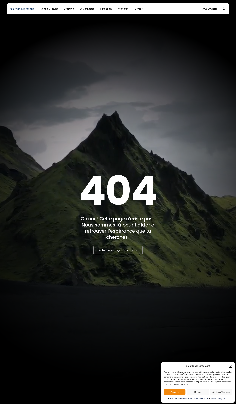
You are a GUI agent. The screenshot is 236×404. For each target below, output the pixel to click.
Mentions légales (218, 398)
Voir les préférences (221, 392)
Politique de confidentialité (199, 398)
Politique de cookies (178, 398)
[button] (230, 366)
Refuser (197, 392)
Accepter (175, 392)
